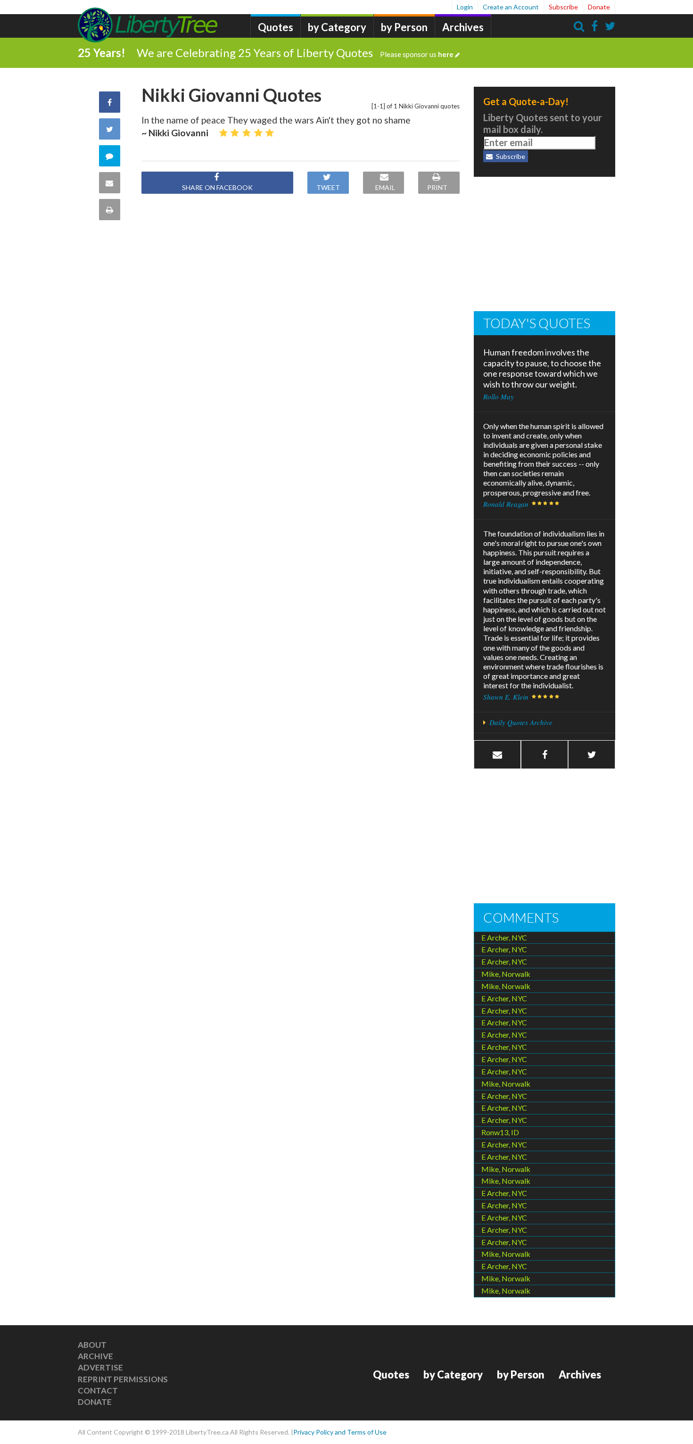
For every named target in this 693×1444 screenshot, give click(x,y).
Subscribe (563, 7)
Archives (463, 27)
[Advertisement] (544, 245)
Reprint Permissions (123, 1379)
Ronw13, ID (500, 1132)
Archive (95, 1356)
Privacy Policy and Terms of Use (340, 1432)
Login (465, 7)
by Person (404, 27)
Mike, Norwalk (505, 973)
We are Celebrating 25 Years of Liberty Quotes (295, 52)
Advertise (100, 1367)
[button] (544, 754)
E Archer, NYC (504, 937)
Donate (599, 7)
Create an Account (511, 7)
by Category (337, 27)
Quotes (275, 27)
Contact (98, 1390)
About (92, 1345)
